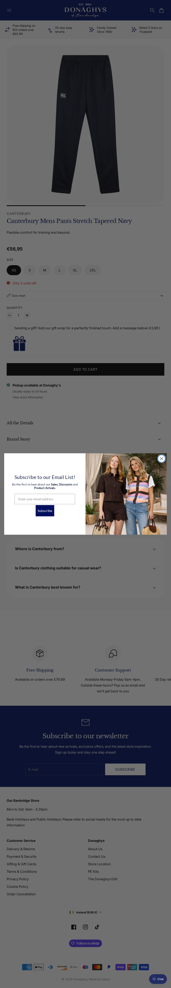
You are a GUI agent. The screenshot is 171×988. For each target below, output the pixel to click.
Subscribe (45, 511)
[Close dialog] (161, 458)
